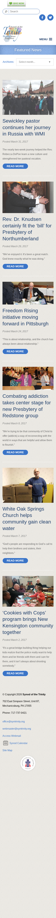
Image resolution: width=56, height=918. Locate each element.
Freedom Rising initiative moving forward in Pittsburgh (25, 317)
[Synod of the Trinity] (13, 34)
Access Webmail (11, 736)
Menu (43, 39)
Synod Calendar (18, 743)
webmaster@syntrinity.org (16, 728)
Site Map (7, 750)
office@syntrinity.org (13, 721)
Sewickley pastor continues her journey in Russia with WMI (26, 127)
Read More (15, 166)
